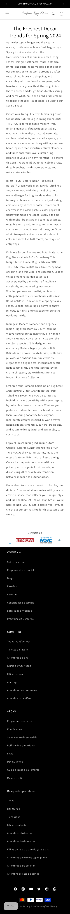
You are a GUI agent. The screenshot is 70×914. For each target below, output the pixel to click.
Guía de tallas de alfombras (23, 769)
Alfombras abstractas (19, 833)
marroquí (12, 682)
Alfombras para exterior (21, 865)
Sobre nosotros (16, 562)
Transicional (14, 816)
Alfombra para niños (19, 698)
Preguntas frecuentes (19, 721)
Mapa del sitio (15, 778)
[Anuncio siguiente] (63, 4)
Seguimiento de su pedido (22, 737)
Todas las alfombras (19, 641)
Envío (10, 753)
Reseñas (12, 586)
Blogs (10, 578)
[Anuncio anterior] (7, 4)
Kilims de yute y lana (19, 665)
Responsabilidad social (20, 570)
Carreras (12, 594)
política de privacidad (19, 610)
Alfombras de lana (18, 657)
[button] (7, 14)
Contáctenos (14, 729)
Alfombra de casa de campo (23, 873)
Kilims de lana (15, 674)
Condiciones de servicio (20, 602)
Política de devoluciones (21, 745)
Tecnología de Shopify (46, 906)
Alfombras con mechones (22, 690)
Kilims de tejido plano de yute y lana (28, 849)
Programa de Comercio (20, 618)
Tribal (10, 800)
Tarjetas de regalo (17, 649)
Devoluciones (15, 761)
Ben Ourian (13, 808)
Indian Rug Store (28, 906)
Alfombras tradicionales (21, 841)
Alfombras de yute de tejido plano (27, 857)
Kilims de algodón (17, 825)
